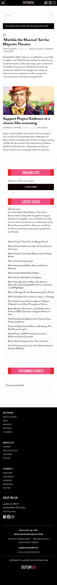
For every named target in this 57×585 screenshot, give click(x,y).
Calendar (48, 49)
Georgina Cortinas (12, 128)
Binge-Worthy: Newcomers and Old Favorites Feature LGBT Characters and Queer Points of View (29, 311)
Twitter (6, 488)
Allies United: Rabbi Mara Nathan (23, 272)
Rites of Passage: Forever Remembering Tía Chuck (31, 292)
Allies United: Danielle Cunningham (24, 277)
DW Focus (28, 3)
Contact (7, 447)
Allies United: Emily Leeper (20, 260)
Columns (7, 428)
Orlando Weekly (41, 539)
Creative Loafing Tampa (19, 539)
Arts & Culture (36, 49)
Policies (7, 458)
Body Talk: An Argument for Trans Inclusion (28, 341)
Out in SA (28, 567)
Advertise (7, 454)
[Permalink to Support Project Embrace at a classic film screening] (28, 100)
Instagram (8, 484)
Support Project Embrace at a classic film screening (26, 120)
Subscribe (31, 186)
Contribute (8, 477)
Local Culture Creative (28, 552)
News (5, 421)
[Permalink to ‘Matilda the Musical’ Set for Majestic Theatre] (4, 34)
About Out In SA (10, 450)
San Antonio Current (28, 542)
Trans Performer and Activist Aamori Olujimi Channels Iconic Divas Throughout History (28, 302)
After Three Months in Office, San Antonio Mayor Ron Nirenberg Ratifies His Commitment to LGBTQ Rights (30, 284)
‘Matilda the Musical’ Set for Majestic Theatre (26, 41)
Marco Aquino (10, 49)
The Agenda (8, 51)
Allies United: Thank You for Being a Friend (28, 241)
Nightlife (7, 424)
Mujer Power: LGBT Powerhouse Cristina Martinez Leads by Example (27, 335)
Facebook (7, 480)
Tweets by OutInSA (15, 385)
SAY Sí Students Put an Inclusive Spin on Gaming (31, 296)
